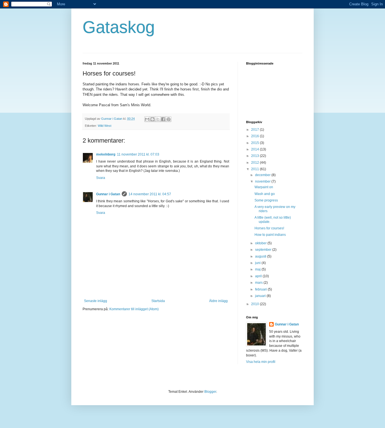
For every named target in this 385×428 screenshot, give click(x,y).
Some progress (266, 200)
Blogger (210, 392)
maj (258, 269)
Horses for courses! (269, 228)
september (263, 250)
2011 (255, 169)
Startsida (158, 301)
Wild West (104, 125)
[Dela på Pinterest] (168, 119)
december (263, 175)
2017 (255, 130)
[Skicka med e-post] (147, 119)
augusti (261, 256)
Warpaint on (264, 187)
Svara (100, 178)
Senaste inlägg (95, 301)
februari (261, 289)
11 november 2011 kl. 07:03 (138, 154)
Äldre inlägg (218, 301)
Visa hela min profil (260, 362)
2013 (255, 156)
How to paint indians (270, 235)
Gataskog (119, 27)
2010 (255, 304)
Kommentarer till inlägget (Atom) (134, 309)
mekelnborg (105, 154)
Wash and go (265, 194)
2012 (255, 163)
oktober (261, 243)
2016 (255, 136)
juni (258, 263)
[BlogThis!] (152, 119)
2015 (255, 143)
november (263, 181)
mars (259, 283)
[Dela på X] (158, 119)
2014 (255, 149)
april (259, 276)
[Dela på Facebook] (163, 119)
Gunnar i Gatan (108, 194)
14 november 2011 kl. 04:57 (150, 194)
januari (261, 296)
